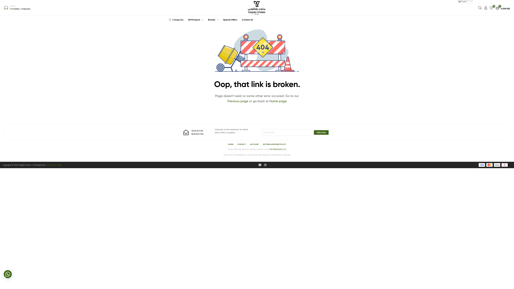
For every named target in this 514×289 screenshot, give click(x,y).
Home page (278, 101)
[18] (491, 7)
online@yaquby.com (277, 149)
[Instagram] (265, 165)
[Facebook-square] (260, 165)
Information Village (54, 165)
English (464, 2)
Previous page (237, 101)
